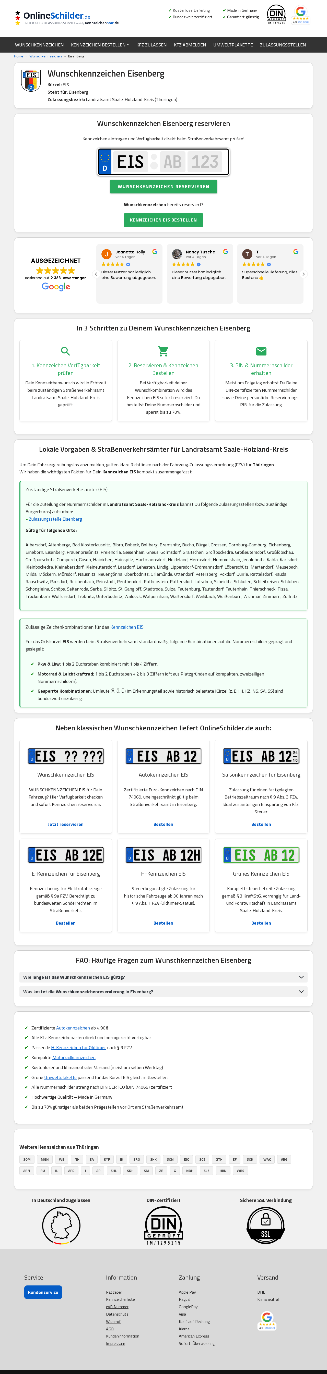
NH (77, 1159)
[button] (128, 45)
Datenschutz (117, 1314)
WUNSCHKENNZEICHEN (39, 44)
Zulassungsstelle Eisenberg (55, 519)
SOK (250, 1159)
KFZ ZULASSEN (151, 44)
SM (146, 1170)
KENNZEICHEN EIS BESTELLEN (163, 219)
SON (170, 1159)
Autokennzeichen (73, 1027)
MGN (45, 1159)
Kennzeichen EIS (127, 627)
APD (71, 1170)
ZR (161, 1170)
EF (235, 1159)
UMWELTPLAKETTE (233, 44)
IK (121, 1159)
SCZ (202, 1159)
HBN (223, 1170)
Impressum (115, 1343)
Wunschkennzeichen (45, 56)
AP (98, 1170)
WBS (240, 1170)
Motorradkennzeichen (74, 1057)
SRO (136, 1159)
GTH (219, 1159)
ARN (26, 1170)
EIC (186, 1159)
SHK (153, 1159)
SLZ (206, 1170)
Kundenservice (43, 1292)
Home (18, 56)
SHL (114, 1170)
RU (42, 1170)
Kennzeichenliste (120, 1299)
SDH (130, 1170)
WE (61, 1159)
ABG (284, 1159)
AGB (110, 1329)
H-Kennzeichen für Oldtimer (78, 1047)
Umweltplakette (60, 1077)
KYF (107, 1159)
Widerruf (113, 1321)
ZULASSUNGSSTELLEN (283, 44)
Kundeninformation (122, 1336)
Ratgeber (114, 1292)
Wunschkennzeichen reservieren (163, 186)
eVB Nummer (117, 1307)
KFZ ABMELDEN (190, 44)
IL (56, 1170)
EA (92, 1159)
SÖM (27, 1159)
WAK (267, 1159)
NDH (189, 1170)
